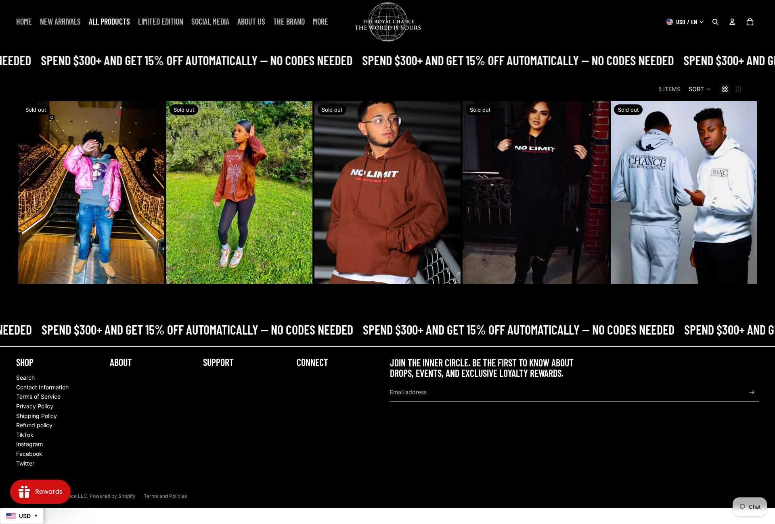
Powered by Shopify (113, 496)
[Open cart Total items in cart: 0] (750, 22)
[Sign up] (752, 392)
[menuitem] (320, 21)
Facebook (29, 453)
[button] (700, 89)
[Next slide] (152, 192)
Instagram (29, 444)
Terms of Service (38, 396)
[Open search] (715, 22)
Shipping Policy (36, 415)
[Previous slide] (30, 192)
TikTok (25, 434)
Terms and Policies (165, 496)
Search (25, 377)
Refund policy (34, 425)
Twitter (25, 463)
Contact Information (42, 387)
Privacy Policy (34, 406)
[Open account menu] (732, 22)
